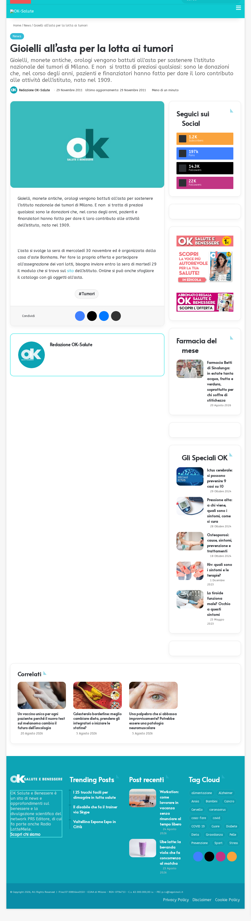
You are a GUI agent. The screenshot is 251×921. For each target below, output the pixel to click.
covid (216, 818)
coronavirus (217, 809)
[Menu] (238, 9)
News (27, 25)
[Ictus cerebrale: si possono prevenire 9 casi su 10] (189, 476)
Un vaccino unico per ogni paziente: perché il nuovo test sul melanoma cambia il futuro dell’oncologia (41, 720)
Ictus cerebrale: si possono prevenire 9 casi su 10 (219, 478)
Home (16, 25)
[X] (92, 316)
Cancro (229, 801)
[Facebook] (80, 316)
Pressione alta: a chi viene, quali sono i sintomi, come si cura (219, 510)
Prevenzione (199, 843)
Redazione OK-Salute (34, 90)
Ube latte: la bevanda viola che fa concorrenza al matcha (170, 852)
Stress (233, 843)
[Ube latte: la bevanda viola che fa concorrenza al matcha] (142, 848)
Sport (218, 843)
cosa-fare (198, 818)
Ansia (195, 801)
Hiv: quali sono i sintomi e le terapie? (219, 570)
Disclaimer (202, 899)
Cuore (215, 826)
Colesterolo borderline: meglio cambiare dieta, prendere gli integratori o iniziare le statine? (97, 720)
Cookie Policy (227, 899)
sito (70, 270)
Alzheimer (226, 793)
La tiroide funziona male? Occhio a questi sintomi (218, 603)
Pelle (233, 834)
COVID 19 (198, 826)
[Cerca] (229, 9)
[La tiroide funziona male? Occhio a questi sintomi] (189, 599)
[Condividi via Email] (116, 316)
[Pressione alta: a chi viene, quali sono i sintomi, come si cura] (189, 506)
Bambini (211, 801)
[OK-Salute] (22, 11)
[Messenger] (104, 316)
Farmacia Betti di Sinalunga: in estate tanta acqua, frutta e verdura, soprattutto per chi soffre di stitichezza (220, 381)
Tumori (88, 293)
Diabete (231, 826)
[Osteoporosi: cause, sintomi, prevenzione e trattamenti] (189, 541)
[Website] (53, 353)
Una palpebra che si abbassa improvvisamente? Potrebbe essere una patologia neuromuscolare (153, 720)
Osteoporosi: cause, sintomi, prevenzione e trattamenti (219, 542)
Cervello (196, 809)
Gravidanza (214, 834)
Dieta (195, 834)
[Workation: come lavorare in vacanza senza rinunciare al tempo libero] (142, 798)
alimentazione (201, 793)
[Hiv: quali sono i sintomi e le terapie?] (189, 571)
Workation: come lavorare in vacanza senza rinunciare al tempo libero (170, 807)
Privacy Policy (176, 899)
